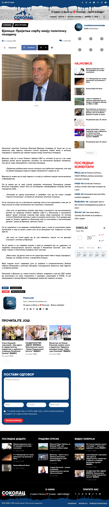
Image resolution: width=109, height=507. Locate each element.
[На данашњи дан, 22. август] (79, 144)
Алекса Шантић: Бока (94, 89)
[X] (101, 2)
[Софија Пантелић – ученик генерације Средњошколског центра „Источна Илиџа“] (43, 469)
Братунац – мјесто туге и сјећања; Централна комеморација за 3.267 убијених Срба (59, 457)
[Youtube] (105, 2)
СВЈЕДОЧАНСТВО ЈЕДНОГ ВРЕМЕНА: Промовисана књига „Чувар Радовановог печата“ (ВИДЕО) (35, 347)
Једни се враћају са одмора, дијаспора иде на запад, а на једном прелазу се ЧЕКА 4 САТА (96, 101)
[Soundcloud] (90, 2)
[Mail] (31, 309)
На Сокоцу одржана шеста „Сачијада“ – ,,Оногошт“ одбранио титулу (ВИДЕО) (96, 446)
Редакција (28, 298)
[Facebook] (82, 2)
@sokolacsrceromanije (94, 25)
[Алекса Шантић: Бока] (79, 91)
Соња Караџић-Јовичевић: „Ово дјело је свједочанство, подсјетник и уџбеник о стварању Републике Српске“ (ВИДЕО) (12, 348)
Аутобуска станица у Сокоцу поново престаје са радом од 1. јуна (90, 187)
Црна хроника (21, 25)
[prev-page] (3, 361)
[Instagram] (86, 2)
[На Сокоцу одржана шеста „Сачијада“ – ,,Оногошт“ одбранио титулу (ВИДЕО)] (79, 446)
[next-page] (7, 361)
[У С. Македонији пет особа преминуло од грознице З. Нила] (79, 81)
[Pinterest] (34, 309)
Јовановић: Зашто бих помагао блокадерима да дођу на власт (90, 205)
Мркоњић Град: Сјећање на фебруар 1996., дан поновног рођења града (60, 446)
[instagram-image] (80, 38)
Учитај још (90, 153)
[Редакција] (12, 303)
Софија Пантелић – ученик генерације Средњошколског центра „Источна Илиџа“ (60, 470)
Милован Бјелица (18, 291)
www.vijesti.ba (16, 288)
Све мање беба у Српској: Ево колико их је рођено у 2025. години (88, 216)
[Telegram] (94, 2)
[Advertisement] (36, 125)
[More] (52, 47)
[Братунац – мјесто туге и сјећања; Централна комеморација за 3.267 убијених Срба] (43, 457)
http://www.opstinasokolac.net (35, 301)
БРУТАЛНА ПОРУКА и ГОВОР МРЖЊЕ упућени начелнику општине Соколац (89, 176)
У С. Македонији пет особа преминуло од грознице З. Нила (96, 80)
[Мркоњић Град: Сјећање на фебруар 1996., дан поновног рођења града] (43, 446)
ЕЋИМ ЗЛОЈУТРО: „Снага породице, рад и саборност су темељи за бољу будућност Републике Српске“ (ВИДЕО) (96, 133)
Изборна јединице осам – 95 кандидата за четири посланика (95, 70)
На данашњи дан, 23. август (96, 120)
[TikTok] (97, 2)
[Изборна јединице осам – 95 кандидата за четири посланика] (79, 71)
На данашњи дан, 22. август (96, 142)
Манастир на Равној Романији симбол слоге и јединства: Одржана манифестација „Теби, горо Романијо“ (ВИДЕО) (59, 347)
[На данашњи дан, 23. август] (79, 122)
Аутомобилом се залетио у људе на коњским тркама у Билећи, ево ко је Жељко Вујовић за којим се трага (96, 111)
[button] (104, 17)
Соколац (7, 25)
